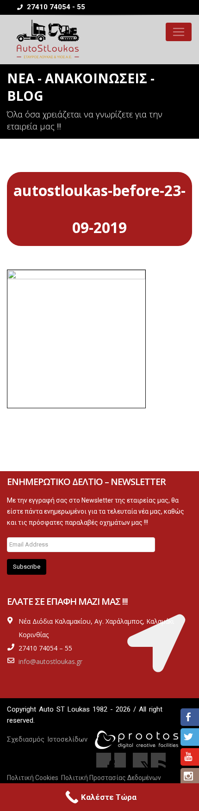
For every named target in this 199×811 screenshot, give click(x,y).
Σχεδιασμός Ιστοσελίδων (47, 739)
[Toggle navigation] (179, 32)
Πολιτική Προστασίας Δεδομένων (111, 777)
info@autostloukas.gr (50, 661)
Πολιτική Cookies (32, 777)
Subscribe (26, 566)
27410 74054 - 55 (55, 7)
